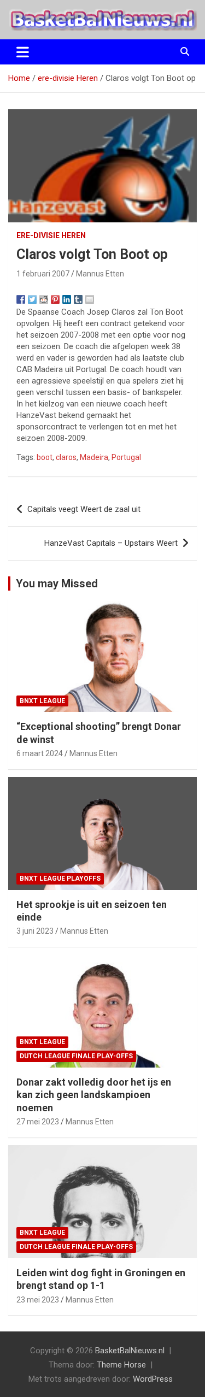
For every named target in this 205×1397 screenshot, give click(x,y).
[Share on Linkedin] (66, 299)
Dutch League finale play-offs (76, 1056)
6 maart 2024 (39, 753)
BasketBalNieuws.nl (130, 1350)
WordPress (153, 1379)
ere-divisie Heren (51, 235)
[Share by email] (89, 299)
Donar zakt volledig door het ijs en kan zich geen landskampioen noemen (93, 1094)
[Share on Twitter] (32, 299)
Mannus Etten (100, 273)
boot (44, 457)
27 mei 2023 (37, 1121)
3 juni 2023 (35, 931)
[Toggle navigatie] (22, 51)
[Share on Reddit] (43, 299)
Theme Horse (121, 1365)
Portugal (126, 457)
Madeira (94, 457)
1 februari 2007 (42, 273)
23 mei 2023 (37, 1299)
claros (66, 457)
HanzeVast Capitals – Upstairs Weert (111, 543)
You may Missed (57, 583)
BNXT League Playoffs (60, 878)
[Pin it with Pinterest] (55, 299)
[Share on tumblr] (78, 299)
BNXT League (42, 701)
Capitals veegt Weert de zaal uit (83, 509)
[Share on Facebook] (20, 299)
